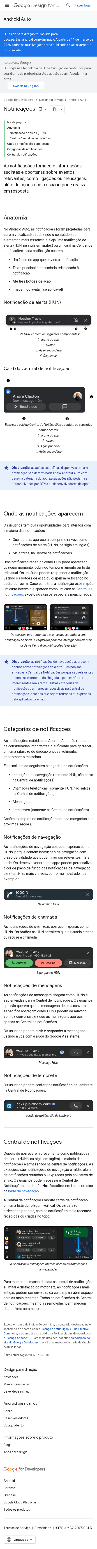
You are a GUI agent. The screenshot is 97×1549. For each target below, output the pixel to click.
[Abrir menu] (7, 5)
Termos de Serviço (17, 1528)
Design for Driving (46, 5)
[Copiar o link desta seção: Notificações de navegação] (65, 837)
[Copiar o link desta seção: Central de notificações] (66, 1142)
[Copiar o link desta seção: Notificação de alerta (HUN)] (65, 302)
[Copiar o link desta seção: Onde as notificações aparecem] (87, 514)
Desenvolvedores (16, 1418)
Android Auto (17, 19)
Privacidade (43, 1528)
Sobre (8, 1411)
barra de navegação (23, 1191)
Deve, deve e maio (17, 1391)
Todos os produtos (17, 1509)
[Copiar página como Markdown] (54, 109)
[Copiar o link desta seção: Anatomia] (31, 218)
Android (9, 1481)
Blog (7, 1445)
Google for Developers (18, 99)
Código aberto (14, 1425)
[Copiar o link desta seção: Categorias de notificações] (75, 729)
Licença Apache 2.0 (18, 1338)
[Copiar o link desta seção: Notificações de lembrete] (61, 1075)
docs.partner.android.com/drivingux (29, 39)
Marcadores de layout (19, 1384)
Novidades (11, 1377)
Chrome (9, 1488)
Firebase (10, 1495)
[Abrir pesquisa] (68, 5)
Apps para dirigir (15, 1452)
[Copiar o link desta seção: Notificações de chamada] (61, 917)
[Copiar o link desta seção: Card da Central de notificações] (74, 369)
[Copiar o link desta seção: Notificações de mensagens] (66, 986)
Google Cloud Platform (20, 1502)
